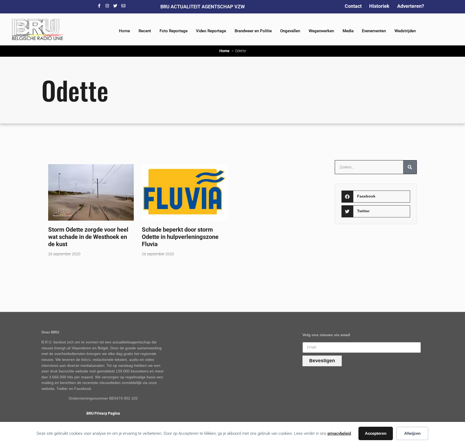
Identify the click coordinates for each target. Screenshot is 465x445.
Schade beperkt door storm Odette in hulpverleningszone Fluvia (180, 236)
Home (124, 30)
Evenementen (374, 30)
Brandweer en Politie (253, 30)
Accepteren (375, 433)
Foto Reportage (174, 30)
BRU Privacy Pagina (103, 413)
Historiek (379, 6)
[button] (375, 197)
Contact (353, 6)
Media (348, 30)
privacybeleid (339, 433)
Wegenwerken (321, 30)
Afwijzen (412, 433)
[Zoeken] (410, 167)
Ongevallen (290, 30)
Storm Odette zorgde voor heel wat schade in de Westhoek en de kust (88, 236)
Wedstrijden (405, 30)
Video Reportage (211, 30)
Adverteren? (410, 6)
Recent (145, 30)
